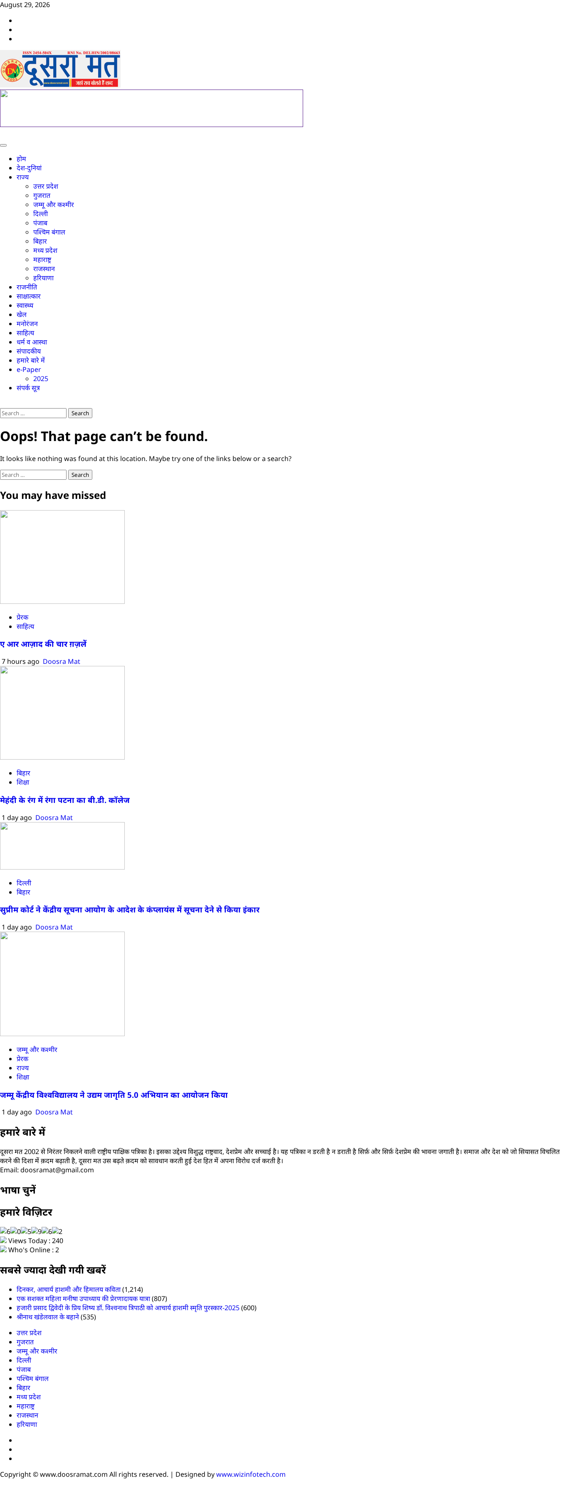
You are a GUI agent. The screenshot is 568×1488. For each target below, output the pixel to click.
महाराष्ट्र (42, 259)
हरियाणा (43, 277)
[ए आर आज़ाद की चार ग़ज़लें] (62, 601)
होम (21, 158)
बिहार (40, 241)
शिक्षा (23, 782)
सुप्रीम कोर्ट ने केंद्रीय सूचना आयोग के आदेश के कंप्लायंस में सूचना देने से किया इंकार (129, 909)
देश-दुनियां (29, 167)
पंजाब (40, 222)
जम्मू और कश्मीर (53, 204)
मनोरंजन (27, 323)
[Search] (2, 403)
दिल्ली (40, 213)
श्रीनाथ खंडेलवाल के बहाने (48, 1316)
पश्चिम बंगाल (49, 232)
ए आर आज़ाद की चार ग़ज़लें (43, 643)
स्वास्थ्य (25, 305)
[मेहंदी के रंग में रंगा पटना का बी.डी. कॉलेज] (62, 757)
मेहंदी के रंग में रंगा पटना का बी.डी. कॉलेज (66, 800)
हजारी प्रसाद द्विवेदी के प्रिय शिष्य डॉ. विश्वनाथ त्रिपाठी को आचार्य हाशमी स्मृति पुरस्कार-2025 (128, 1307)
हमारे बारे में (31, 360)
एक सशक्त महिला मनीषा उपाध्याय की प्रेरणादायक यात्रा (83, 1298)
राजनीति (27, 287)
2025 (40, 378)
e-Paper (29, 369)
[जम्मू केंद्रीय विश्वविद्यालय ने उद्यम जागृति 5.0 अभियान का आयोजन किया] (62, 1033)
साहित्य (25, 332)
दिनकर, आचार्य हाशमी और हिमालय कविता (69, 1289)
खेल (22, 314)
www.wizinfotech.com (251, 1474)
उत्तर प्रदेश (45, 186)
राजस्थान (44, 268)
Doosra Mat (61, 661)
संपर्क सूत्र (28, 387)
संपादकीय (29, 351)
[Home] (2, 133)
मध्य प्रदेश (45, 250)
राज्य (23, 177)
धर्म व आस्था (32, 341)
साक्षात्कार (29, 296)
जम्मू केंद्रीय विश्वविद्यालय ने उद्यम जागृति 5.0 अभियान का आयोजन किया (114, 1094)
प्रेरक (22, 617)
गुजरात (41, 195)
